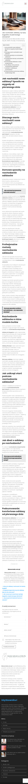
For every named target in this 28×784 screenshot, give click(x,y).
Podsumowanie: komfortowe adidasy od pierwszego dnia (14, 72)
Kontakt (5, 725)
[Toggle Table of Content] (22, 45)
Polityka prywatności (9, 732)
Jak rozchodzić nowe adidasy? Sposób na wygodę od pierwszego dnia (13, 49)
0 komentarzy (21, 40)
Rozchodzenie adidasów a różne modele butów (13, 62)
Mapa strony (7, 728)
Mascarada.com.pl (18, 39)
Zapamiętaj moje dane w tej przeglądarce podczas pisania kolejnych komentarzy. (13, 641)
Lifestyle (5, 774)
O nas (4, 722)
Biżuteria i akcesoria (9, 771)
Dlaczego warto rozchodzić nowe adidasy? (13, 52)
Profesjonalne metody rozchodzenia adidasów (14, 59)
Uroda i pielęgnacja (9, 767)
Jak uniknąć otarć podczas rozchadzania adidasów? (12, 65)
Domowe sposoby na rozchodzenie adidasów (14, 56)
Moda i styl (6, 764)
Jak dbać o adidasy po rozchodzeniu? (11, 68)
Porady (13, 40)
